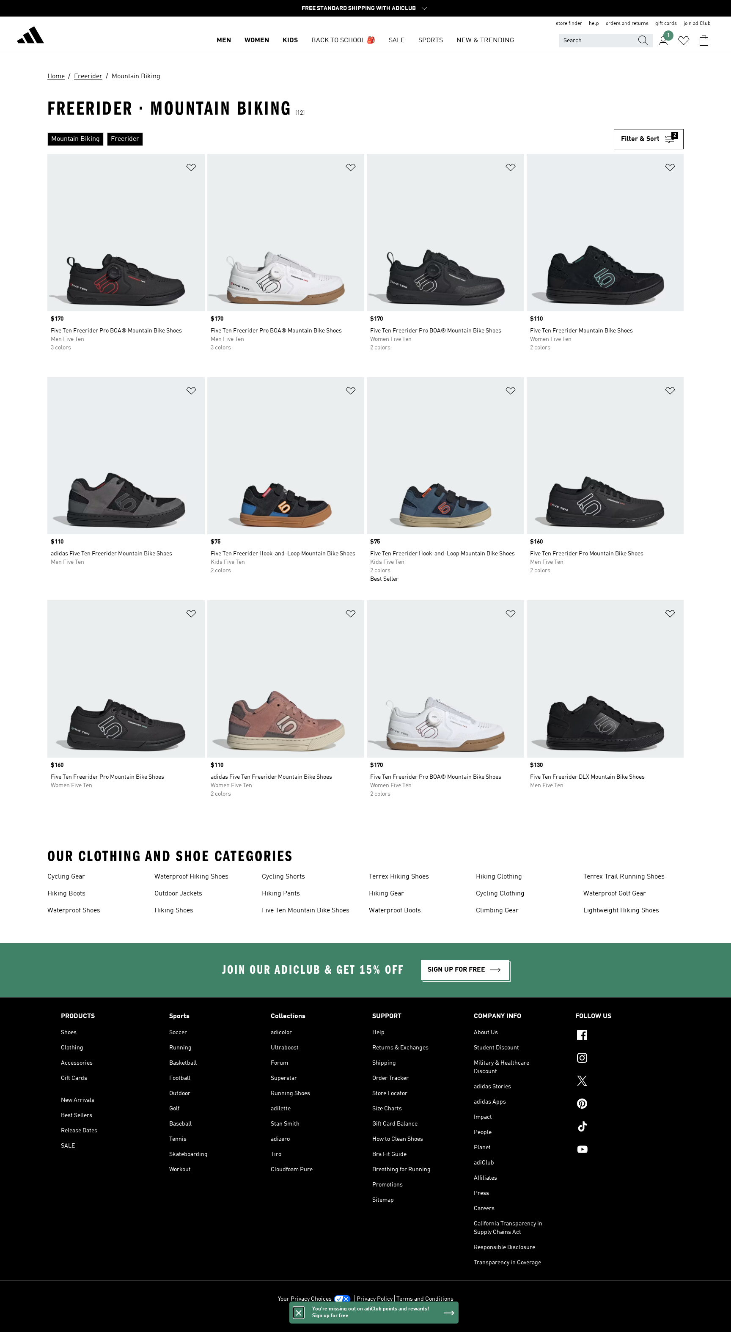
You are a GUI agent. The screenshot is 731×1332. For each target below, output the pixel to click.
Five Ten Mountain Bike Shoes (305, 910)
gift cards (666, 23)
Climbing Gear (497, 910)
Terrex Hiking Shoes (399, 876)
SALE (397, 40)
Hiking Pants (281, 893)
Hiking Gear (386, 893)
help (594, 23)
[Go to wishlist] (683, 40)
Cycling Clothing (500, 893)
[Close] (299, 1312)
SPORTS (430, 40)
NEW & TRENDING (485, 40)
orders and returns (627, 23)
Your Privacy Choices (305, 1299)
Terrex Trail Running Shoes (624, 876)
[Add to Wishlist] (191, 169)
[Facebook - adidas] (622, 1036)
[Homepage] (30, 36)
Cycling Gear (66, 876)
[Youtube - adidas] (622, 1150)
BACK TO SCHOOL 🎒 (343, 40)
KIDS (290, 40)
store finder (569, 23)
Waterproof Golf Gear (614, 893)
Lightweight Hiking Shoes (621, 910)
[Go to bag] (704, 40)
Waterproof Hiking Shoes (191, 876)
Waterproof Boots (395, 910)
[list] (330, 139)
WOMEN (257, 40)
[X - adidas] (622, 1082)
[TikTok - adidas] (622, 1127)
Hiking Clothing (499, 876)
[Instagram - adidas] (622, 1059)
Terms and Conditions (424, 1299)
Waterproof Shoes (73, 910)
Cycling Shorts (283, 876)
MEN (224, 40)
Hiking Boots (66, 893)
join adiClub (697, 23)
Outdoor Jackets (178, 893)
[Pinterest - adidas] (622, 1104)
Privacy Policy (375, 1299)
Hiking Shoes (173, 910)
